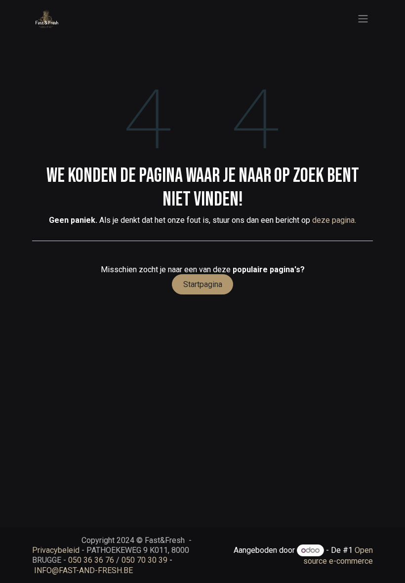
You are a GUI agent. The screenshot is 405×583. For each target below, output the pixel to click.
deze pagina (333, 220)
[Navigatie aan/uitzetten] (363, 19)
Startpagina (202, 284)
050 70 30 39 (144, 560)
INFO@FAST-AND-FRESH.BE (83, 570)
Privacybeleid (56, 550)
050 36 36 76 (91, 560)
